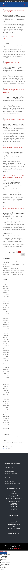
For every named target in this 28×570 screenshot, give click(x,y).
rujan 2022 (5, 382)
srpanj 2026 (5, 284)
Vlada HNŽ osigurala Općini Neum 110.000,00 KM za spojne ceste (12, 68)
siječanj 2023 (6, 373)
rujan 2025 (5, 305)
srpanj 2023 (5, 360)
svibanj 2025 (6, 314)
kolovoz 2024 (6, 333)
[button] (3, 553)
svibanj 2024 (6, 339)
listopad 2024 (6, 329)
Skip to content (3, 551)
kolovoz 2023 (6, 358)
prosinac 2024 (6, 324)
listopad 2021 (6, 405)
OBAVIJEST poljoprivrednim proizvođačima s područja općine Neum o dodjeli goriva (14, 17)
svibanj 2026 (6, 288)
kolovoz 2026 (6, 282)
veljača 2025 (6, 320)
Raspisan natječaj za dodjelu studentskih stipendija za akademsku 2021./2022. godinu (13, 213)
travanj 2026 (6, 290)
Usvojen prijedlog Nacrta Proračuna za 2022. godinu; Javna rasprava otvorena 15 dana (13, 126)
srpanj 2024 (5, 335)
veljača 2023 (6, 371)
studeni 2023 (6, 352)
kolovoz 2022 (6, 384)
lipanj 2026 (5, 286)
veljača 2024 (6, 346)
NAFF (14, 526)
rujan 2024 (5, 331)
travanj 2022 (6, 392)
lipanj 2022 (5, 388)
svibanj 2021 (6, 416)
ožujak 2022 (5, 395)
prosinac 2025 (6, 299)
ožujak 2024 (5, 343)
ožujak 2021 (5, 420)
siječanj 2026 (6, 297)
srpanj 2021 (5, 412)
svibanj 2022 (6, 390)
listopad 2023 (6, 354)
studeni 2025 (6, 301)
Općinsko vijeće (6, 130)
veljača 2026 (6, 294)
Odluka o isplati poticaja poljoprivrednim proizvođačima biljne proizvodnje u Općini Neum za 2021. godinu (13, 153)
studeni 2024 (6, 326)
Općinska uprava (20, 19)
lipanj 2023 (5, 363)
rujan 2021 (5, 407)
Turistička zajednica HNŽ (14, 524)
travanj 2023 (6, 367)
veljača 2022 (6, 397)
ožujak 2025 (5, 318)
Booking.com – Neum (14, 528)
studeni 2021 (6, 403)
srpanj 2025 (5, 309)
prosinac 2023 (6, 350)
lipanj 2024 (5, 337)
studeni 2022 (6, 378)
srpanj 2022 (5, 386)
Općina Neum (7, 19)
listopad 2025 (6, 303)
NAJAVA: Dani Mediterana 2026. (10, 268)
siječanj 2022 (6, 399)
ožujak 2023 (5, 369)
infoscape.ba (17, 548)
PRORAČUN (5, 72)
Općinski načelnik (8, 233)
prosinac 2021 (6, 401)
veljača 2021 (6, 422)
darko (5, 235)
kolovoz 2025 (6, 307)
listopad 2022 (6, 380)
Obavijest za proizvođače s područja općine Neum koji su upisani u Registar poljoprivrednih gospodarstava (13, 97)
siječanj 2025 (6, 322)
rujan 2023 (5, 356)
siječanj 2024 (6, 348)
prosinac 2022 (6, 375)
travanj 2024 (6, 341)
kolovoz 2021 (6, 410)
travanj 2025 (6, 316)
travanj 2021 (6, 418)
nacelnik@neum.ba (9, 471)
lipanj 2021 (5, 414)
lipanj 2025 (5, 311)
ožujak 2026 (5, 292)
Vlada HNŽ (14, 522)
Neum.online (14, 520)
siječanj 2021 (6, 424)
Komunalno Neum (14, 518)
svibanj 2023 (6, 365)
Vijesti (4, 21)
